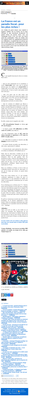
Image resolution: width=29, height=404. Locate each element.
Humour (14, 378)
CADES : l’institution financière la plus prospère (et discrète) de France (12, 329)
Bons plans (10, 383)
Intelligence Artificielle (23, 378)
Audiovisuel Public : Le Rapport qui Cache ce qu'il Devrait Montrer (14, 370)
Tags (10, 393)
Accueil (3, 10)
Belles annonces (15, 383)
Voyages (6, 381)
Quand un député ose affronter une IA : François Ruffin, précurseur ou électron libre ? (14, 366)
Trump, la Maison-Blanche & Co (12, 331)
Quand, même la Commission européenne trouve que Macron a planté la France (13, 337)
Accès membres (7, 391)
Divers (9, 381)
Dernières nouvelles (4, 383)
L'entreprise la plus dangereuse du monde (15, 345)
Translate (13, 13)
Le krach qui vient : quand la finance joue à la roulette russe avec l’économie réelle (14, 306)
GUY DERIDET (4, 303)
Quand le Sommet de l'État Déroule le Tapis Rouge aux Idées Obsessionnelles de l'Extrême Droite (14, 356)
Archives (24, 381)
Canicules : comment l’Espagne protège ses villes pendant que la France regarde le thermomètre (14, 342)
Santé (17, 378)
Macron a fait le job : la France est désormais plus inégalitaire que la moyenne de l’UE (14, 360)
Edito (12, 378)
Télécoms (12, 381)
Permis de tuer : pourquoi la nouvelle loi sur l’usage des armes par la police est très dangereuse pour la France (14, 326)
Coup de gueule (21, 380)
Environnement (21, 383)
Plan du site (14, 391)
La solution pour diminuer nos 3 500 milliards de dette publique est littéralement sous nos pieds (13, 334)
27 (17, 376)
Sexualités (12, 380)
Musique (21, 381)
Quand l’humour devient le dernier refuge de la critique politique (13, 363)
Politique (9, 10)
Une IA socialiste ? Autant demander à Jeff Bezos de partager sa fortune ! (14, 310)
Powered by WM (16, 393)
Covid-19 (3, 380)
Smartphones (17, 381)
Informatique (8, 380)
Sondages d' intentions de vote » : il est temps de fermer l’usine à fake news (13, 348)
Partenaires (26, 383)
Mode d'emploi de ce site (6, 378)
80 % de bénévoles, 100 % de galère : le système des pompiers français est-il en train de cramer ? (13, 314)
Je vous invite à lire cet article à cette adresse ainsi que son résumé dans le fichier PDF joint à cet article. (14, 222)
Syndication (22, 391)
